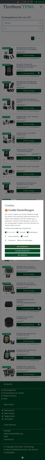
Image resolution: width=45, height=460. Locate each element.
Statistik (22, 232)
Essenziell (11, 232)
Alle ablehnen (22, 255)
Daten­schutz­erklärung (13, 228)
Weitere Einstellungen (24, 240)
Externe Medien (13, 236)
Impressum (27, 228)
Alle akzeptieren (22, 247)
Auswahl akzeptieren (22, 251)
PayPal (26, 236)
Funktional (11, 240)
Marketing (33, 232)
